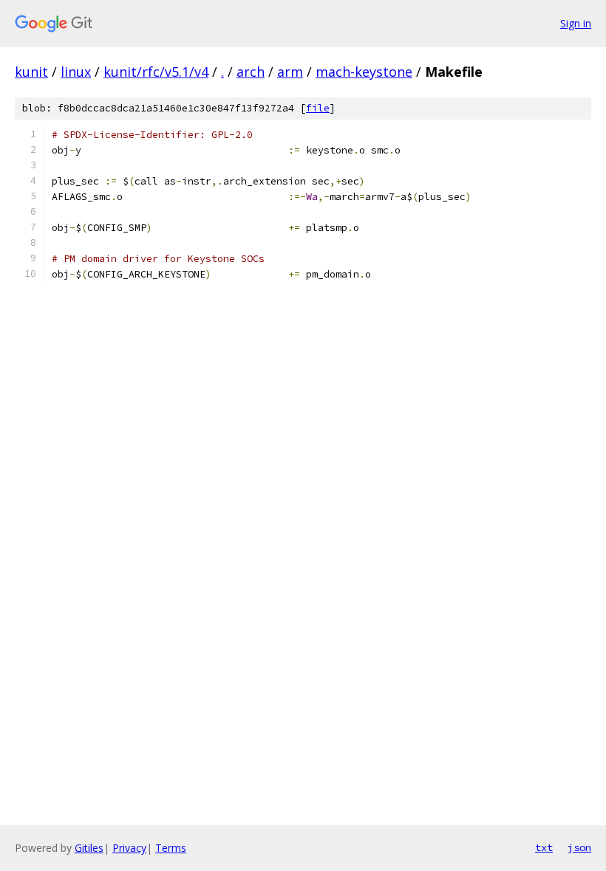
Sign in (575, 23)
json (579, 847)
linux (76, 71)
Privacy (129, 848)
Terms (170, 848)
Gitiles (89, 848)
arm (290, 71)
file (318, 108)
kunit (31, 71)
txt (544, 847)
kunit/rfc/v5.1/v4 (155, 71)
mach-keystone (364, 71)
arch (250, 71)
